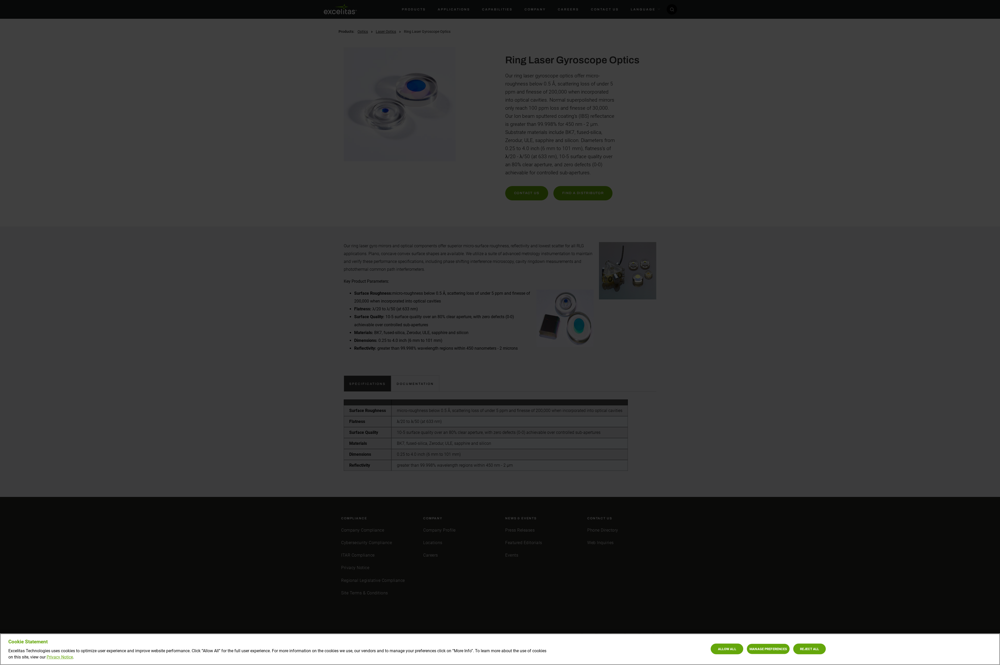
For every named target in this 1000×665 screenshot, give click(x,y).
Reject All (809, 649)
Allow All (727, 649)
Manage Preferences (768, 649)
